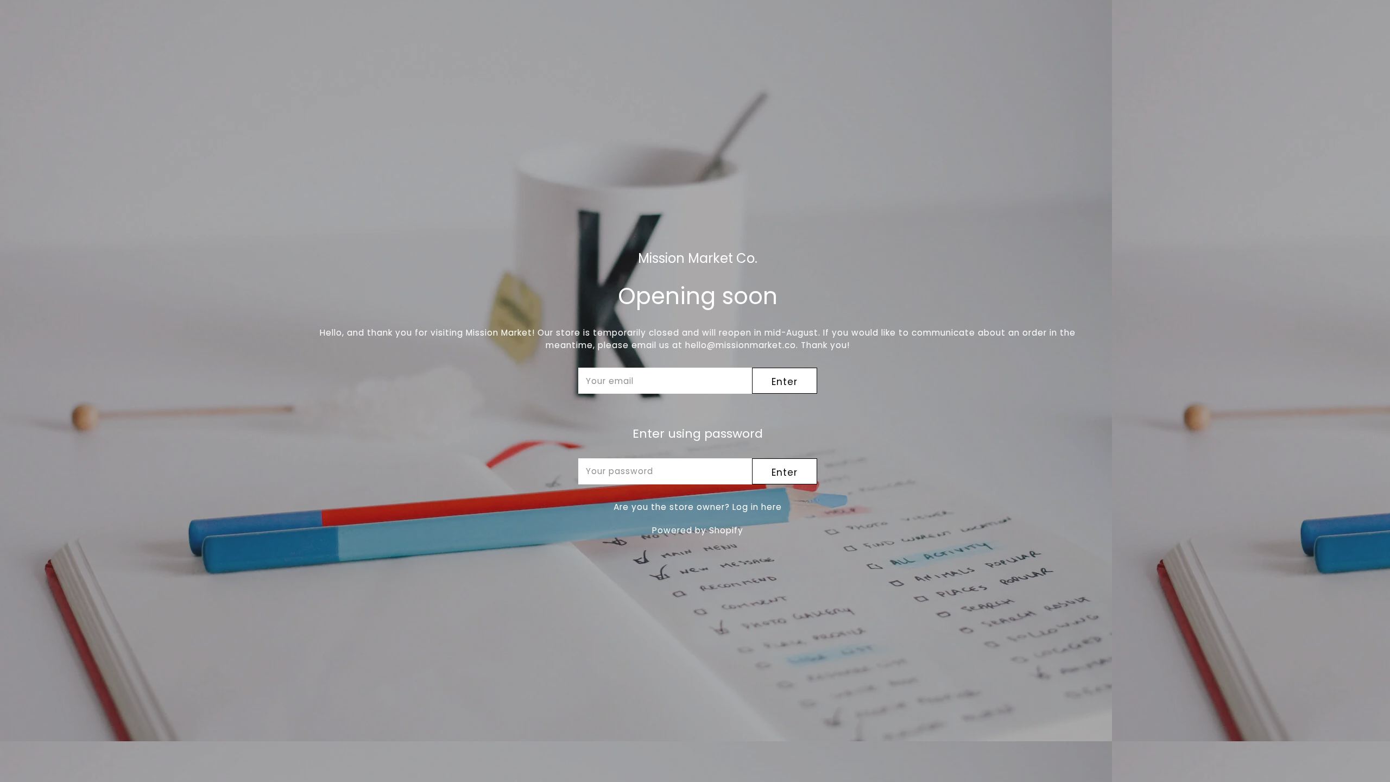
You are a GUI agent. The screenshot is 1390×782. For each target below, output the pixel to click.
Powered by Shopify (697, 530)
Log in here (757, 507)
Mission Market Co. (697, 259)
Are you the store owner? (698, 507)
